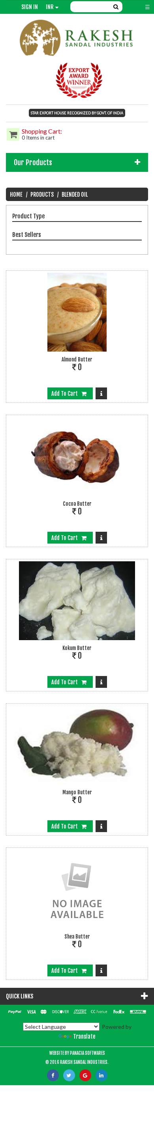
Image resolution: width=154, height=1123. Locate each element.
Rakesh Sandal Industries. (84, 1062)
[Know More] (101, 393)
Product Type (28, 216)
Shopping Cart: (42, 131)
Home (16, 194)
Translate (84, 1036)
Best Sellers (26, 234)
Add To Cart (66, 393)
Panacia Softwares (87, 1053)
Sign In (29, 7)
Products (42, 194)
